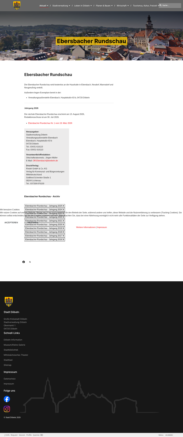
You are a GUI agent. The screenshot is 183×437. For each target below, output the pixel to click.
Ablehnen (32, 222)
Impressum (102, 227)
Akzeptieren (11, 222)
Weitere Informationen (86, 227)
